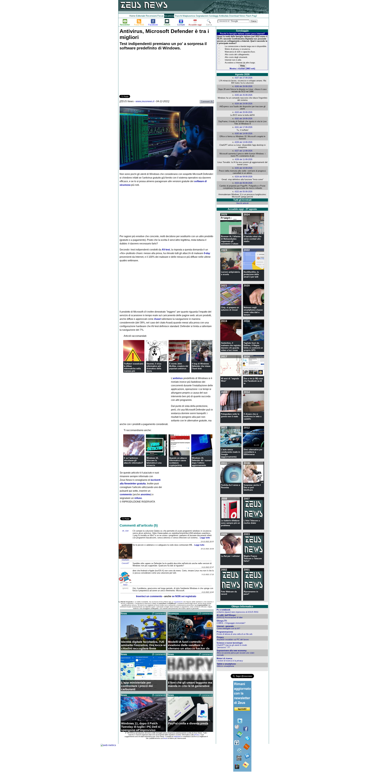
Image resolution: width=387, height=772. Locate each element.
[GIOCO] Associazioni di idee (229, 617)
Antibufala (223, 16)
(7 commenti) (159, 613)
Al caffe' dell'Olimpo (226, 615)
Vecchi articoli (242, 203)
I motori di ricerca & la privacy (230, 661)
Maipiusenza (189, 16)
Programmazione (225, 632)
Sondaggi (213, 16)
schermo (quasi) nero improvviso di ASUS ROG (237, 612)
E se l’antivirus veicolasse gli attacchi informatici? (133, 460)
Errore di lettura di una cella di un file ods (234, 634)
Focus (160, 16)
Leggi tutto (205, 538)
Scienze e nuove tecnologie (229, 643)
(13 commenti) (205, 613)
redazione (177, 736)
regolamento (178, 602)
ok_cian (125, 531)
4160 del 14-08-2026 (243, 133)
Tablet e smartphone (226, 664)
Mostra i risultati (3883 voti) (242, 68)
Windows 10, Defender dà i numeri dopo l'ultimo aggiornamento (201, 461)
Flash (248, 16)
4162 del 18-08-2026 (243, 118)
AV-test (166, 249)
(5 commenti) (159, 695)
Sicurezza (169, 16)
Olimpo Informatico (242, 606)
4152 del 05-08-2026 (243, 191)
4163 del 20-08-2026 (243, 112)
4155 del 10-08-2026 (243, 168)
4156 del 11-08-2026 (243, 159)
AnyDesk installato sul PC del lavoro (233, 639)
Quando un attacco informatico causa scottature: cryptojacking (178, 461)
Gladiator (125, 560)
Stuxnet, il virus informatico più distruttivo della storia (153, 367)
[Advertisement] (142, 73)
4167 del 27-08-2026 (243, 78)
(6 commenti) (159, 654)
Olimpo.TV (222, 621)
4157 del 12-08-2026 (243, 151)
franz (125, 585)
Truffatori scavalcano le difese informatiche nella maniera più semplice (133, 369)
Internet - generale (225, 626)
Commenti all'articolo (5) (139, 525)
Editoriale (140, 16)
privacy (196, 735)
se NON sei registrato (184, 596)
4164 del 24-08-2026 (243, 103)
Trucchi (178, 16)
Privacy (220, 637)
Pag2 (254, 16)
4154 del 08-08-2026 (243, 176)
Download (234, 16)
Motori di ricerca (224, 658)
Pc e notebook (223, 610)
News (242, 16)
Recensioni (151, 16)
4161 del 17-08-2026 (243, 127)
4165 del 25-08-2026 (243, 95)
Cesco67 (125, 563)
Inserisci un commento (149, 596)
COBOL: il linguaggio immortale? (231, 623)
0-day (207, 253)
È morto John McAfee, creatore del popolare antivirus (178, 366)
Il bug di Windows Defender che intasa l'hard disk (201, 366)
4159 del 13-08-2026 (243, 142)
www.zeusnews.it (145, 101)
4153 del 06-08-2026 (243, 183)
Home (132, 16)
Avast (157, 319)
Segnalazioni (202, 16)
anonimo (146, 494)
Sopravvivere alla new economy (231, 650)
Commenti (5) (207, 102)
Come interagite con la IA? (228, 628)
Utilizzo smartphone (225, 666)
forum (165, 738)
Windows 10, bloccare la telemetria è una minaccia (153, 461)
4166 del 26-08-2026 (243, 86)
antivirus (178, 378)
